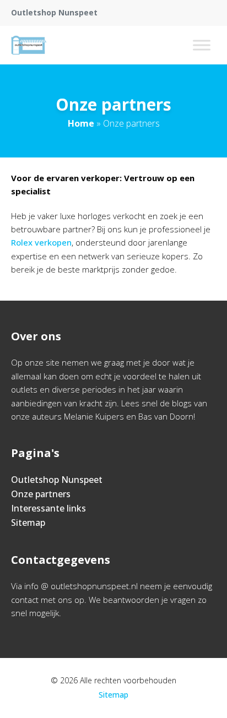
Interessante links (48, 508)
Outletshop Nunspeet (56, 480)
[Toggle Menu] (201, 45)
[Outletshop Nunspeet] (28, 45)
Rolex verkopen (41, 242)
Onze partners (41, 494)
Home (81, 123)
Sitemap (28, 522)
